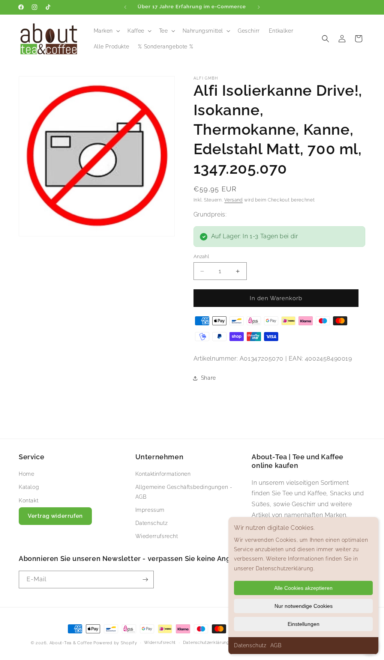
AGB (276, 645)
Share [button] (208, 378)
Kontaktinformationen (163, 474)
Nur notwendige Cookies (303, 606)
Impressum (150, 510)
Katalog (29, 487)
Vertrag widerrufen (55, 516)
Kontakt (28, 501)
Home (26, 474)
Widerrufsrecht (160, 642)
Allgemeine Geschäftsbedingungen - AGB (183, 491)
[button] (106, 31)
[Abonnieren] (145, 579)
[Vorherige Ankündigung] (125, 7)
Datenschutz (250, 645)
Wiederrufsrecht (156, 536)
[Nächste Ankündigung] (258, 7)
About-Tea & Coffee (71, 642)
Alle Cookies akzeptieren (303, 588)
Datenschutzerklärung (206, 642)
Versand (233, 200)
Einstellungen (304, 624)
